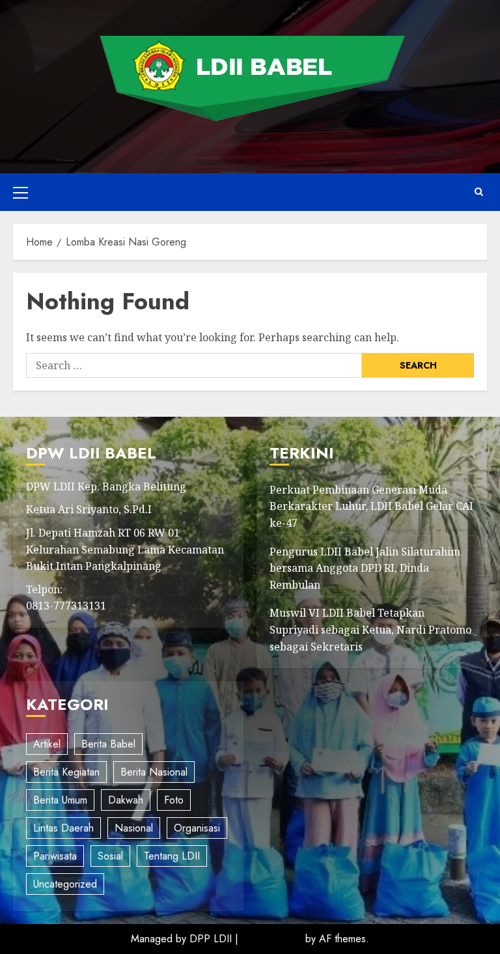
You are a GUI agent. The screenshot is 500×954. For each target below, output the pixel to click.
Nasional (134, 828)
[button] (20, 192)
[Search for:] (194, 365)
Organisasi (197, 828)
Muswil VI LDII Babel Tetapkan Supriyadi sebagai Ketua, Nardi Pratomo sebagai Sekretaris (370, 629)
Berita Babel (108, 744)
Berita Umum (60, 800)
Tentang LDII (172, 856)
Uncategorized (65, 884)
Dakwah (125, 800)
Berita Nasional (154, 772)
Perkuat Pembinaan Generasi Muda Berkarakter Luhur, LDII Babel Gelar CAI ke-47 (371, 506)
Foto (174, 800)
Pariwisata (55, 856)
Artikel (47, 744)
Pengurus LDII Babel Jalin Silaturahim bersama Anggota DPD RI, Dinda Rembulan (365, 568)
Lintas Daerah (63, 828)
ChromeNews (272, 938)
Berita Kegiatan (66, 772)
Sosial (110, 856)
